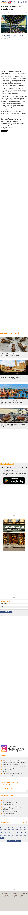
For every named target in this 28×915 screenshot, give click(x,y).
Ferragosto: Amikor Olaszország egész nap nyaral (14, 764)
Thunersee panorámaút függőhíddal (11, 806)
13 (13, 830)
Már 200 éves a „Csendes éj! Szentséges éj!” (13, 773)
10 (1, 830)
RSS (14, 897)
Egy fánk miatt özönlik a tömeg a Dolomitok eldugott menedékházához (13, 425)
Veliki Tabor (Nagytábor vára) (9, 813)
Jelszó (1, 606)
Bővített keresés (4, 793)
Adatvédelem (20, 897)
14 (17, 830)
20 (13, 832)
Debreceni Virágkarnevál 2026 (10, 802)
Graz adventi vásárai (7, 771)
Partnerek (22, 895)
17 (1, 832)
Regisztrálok (3, 615)
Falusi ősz (5, 759)
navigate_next (27, 791)
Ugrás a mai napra (14, 841)
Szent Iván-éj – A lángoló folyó (10, 775)
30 (25, 835)
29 (21, 835)
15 (21, 830)
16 (25, 830)
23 (25, 832)
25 (5, 835)
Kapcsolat (14, 895)
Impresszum (6, 895)
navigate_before (1, 822)
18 (5, 832)
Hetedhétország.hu (19, 13)
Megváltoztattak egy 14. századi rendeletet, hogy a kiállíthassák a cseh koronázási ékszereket (13, 402)
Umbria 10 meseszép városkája (10, 811)
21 (17, 832)
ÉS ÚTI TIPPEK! (6, 784)
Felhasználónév (3, 603)
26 (9, 835)
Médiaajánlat (7, 897)
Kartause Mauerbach (8, 804)
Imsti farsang (6, 809)
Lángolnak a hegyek (7, 769)
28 (17, 835)
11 (5, 830)
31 (1, 837)
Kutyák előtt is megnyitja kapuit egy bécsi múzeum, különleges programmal (12, 354)
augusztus (6, 823)
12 (9, 830)
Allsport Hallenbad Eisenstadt (9, 815)
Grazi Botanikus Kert (7, 800)
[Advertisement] (14, 55)
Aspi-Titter (5, 799)
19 (9, 832)
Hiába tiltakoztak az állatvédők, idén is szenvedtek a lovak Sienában (11, 378)
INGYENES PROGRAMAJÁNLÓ (11, 782)
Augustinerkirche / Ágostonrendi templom (12, 808)
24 (1, 835)
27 (13, 835)
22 (21, 832)
